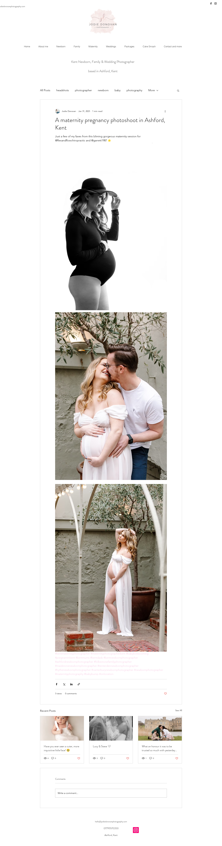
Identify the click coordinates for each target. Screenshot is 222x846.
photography (134, 90)
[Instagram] (136, 830)
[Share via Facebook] (56, 684)
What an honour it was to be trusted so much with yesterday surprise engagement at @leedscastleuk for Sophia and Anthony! (158, 748)
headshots (62, 90)
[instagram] (215, 3)
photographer (83, 90)
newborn (103, 90)
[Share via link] (78, 684)
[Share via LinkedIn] (71, 684)
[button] (178, 90)
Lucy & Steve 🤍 (102, 746)
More (151, 90)
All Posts (45, 90)
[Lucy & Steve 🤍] (111, 728)
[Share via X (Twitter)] (64, 684)
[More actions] (165, 111)
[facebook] (210, 3)
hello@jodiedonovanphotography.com (111, 821)
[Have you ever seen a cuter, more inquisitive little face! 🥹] (62, 728)
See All (178, 710)
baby (118, 90)
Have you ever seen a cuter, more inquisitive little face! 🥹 (61, 748)
